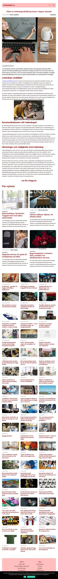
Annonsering (40, 564)
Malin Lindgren (14, 250)
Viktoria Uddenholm (43, 210)
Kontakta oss (39, 570)
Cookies (40, 568)
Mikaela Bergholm (15, 209)
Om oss (40, 566)
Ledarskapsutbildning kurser (9, 81)
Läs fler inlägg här (29, 181)
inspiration (53, 14)
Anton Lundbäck (14, 14)
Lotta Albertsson (42, 248)
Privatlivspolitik (31, 576)
